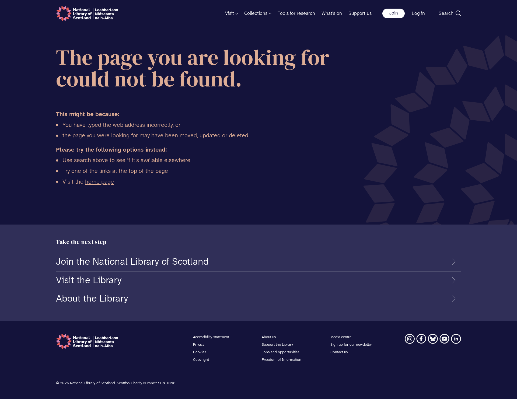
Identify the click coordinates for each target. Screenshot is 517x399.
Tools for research (296, 13)
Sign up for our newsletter (351, 345)
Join (393, 13)
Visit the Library (88, 280)
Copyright (201, 360)
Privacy (198, 345)
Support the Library (277, 345)
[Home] (87, 13)
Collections (255, 13)
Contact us (339, 352)
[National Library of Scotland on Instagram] (410, 339)
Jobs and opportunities (280, 352)
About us (269, 337)
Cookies (199, 352)
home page (99, 182)
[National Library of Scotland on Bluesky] (433, 339)
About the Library (92, 299)
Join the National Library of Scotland (132, 262)
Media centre (340, 337)
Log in (418, 13)
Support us (360, 13)
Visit (229, 13)
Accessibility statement (211, 337)
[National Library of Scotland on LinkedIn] (456, 339)
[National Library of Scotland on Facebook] (421, 339)
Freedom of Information (281, 360)
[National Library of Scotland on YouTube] (444, 339)
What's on (332, 13)
